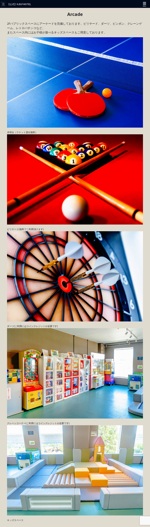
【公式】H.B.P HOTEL (19, 4)
